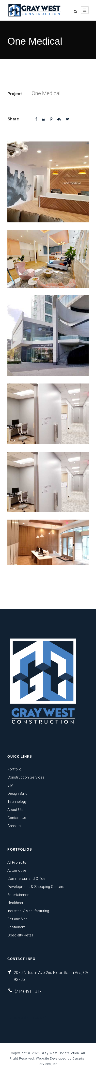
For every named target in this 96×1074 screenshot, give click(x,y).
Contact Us (16, 818)
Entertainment (19, 895)
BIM (10, 785)
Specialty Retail (20, 935)
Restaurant (16, 927)
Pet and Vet (17, 919)
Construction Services (26, 777)
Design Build (17, 793)
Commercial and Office (26, 878)
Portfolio (14, 769)
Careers (14, 826)
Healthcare (16, 903)
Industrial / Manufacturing (28, 911)
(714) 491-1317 (28, 991)
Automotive (16, 870)
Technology (17, 801)
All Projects (16, 862)
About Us (15, 809)
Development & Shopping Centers (35, 886)
